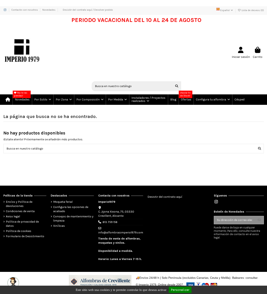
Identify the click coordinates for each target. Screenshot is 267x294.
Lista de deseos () (252, 10)
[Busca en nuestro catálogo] (176, 86)
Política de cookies (18, 231)
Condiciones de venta (20, 211)
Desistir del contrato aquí (164, 197)
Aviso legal (13, 216)
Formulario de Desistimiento (25, 236)
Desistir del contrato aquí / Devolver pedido (88, 9)
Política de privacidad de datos (22, 224)
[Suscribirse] (259, 220)
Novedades (48, 9)
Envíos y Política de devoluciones (19, 204)
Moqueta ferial (63, 202)
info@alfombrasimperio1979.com (120, 232)
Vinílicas (59, 226)
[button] (42, 99)
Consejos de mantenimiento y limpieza (73, 218)
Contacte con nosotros (25, 9)
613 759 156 (110, 222)
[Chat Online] (12, 282)
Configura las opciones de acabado (70, 209)
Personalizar (180, 290)
